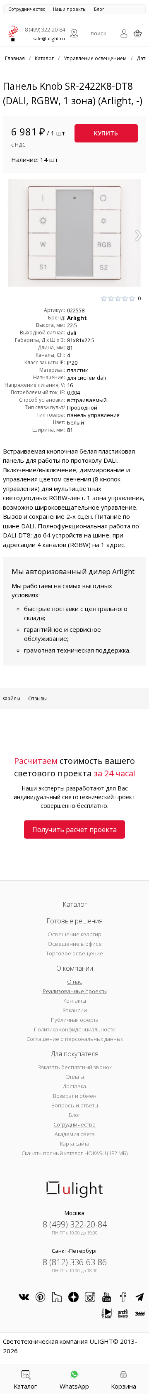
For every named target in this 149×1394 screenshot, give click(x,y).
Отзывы (37, 698)
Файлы (11, 698)
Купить (106, 133)
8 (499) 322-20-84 (45, 29)
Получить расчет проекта (74, 829)
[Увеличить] (74, 233)
